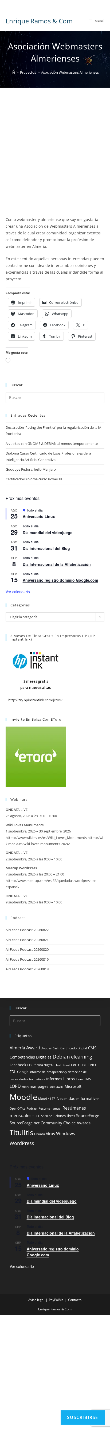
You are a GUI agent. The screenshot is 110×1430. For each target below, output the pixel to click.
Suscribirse (82, 1417)
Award (33, 1047)
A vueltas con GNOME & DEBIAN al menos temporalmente (52, 443)
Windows (65, 1133)
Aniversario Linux (39, 516)
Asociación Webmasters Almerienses (70, 72)
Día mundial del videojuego (48, 532)
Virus (50, 1133)
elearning (81, 1056)
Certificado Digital (73, 1048)
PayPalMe (56, 1299)
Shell (44, 1116)
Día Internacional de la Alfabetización (57, 564)
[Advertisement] (55, 158)
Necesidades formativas (78, 1098)
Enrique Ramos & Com (39, 20)
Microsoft (73, 1086)
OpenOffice (17, 1108)
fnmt (66, 1065)
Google (22, 1072)
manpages (39, 1086)
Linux (80, 1079)
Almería (17, 1048)
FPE (74, 1065)
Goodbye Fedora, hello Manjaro (31, 469)
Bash (56, 1048)
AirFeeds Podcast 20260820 (27, 949)
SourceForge (87, 1115)
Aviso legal (36, 1299)
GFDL (82, 1065)
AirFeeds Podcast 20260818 (27, 969)
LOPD (15, 1086)
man (25, 1087)
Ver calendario (18, 591)
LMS (88, 1079)
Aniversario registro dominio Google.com (60, 580)
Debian (61, 1056)
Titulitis (21, 1132)
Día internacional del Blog (46, 548)
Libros (69, 1078)
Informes (54, 1079)
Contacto (74, 1299)
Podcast (31, 1108)
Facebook (18, 1064)
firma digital (43, 1065)
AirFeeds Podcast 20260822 (27, 929)
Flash (58, 1065)
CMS (92, 1047)
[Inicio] (13, 72)
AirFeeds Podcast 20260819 (27, 959)
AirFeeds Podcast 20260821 (27, 939)
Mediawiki (56, 1087)
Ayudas (46, 1048)
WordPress (22, 1143)
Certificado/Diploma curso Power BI (34, 479)
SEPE (36, 1116)
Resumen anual (49, 1108)
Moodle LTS (47, 1099)
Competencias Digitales (31, 1057)
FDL (30, 1065)
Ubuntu (39, 1134)
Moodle (23, 1097)
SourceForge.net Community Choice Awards (50, 1122)
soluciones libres (62, 1116)
